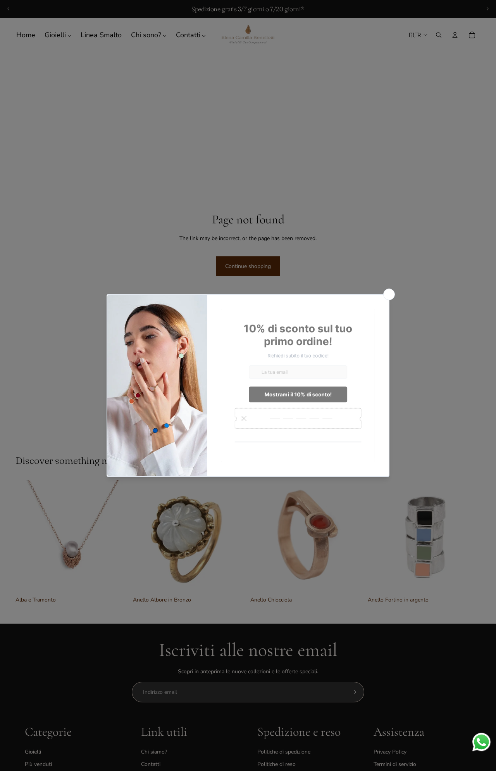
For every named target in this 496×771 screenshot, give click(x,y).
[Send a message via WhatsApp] (481, 742)
